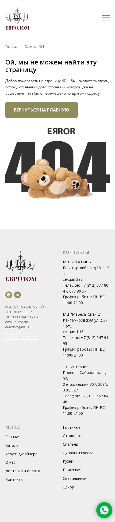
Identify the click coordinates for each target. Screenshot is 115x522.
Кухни (68, 461)
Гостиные (71, 427)
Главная (11, 46)
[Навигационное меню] (106, 18)
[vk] (17, 294)
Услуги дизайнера (21, 453)
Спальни (70, 444)
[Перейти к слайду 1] (57, 209)
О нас (10, 462)
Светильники (74, 478)
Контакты (14, 479)
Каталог (12, 445)
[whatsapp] (8, 294)
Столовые (72, 435)
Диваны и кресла (78, 452)
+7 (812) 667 (92, 395)
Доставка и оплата (22, 470)
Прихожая (72, 469)
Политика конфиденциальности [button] (22, 335)
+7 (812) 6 (90, 285)
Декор (68, 486)
